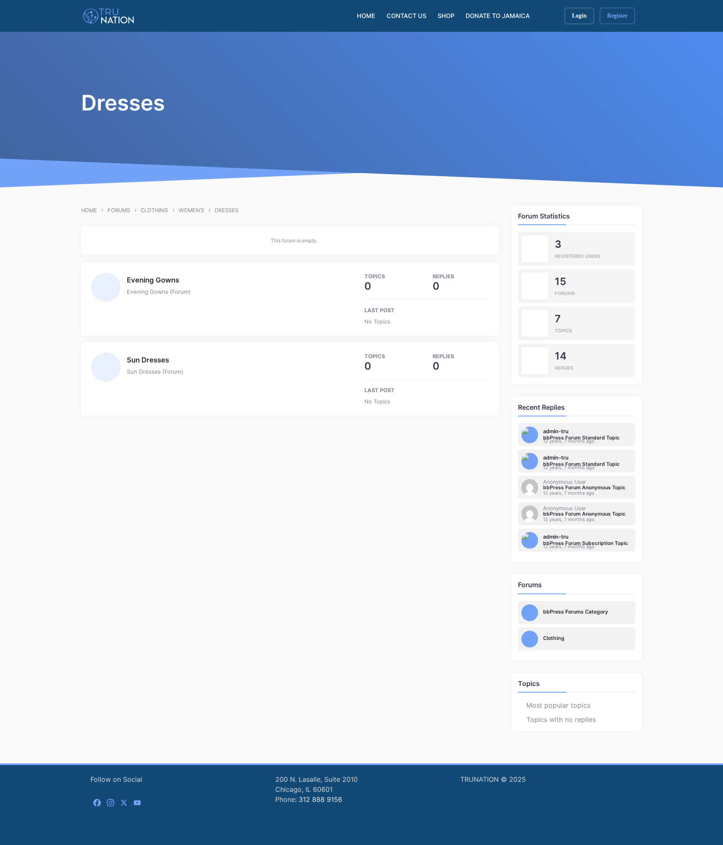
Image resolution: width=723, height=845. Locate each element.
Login (579, 15)
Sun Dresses (148, 360)
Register (617, 15)
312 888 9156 (320, 799)
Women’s (191, 210)
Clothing (154, 210)
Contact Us (406, 15)
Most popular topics (558, 705)
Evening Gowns (153, 280)
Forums (119, 210)
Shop (446, 15)
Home (366, 15)
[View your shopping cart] (549, 16)
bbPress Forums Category (575, 612)
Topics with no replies (561, 719)
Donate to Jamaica (498, 15)
